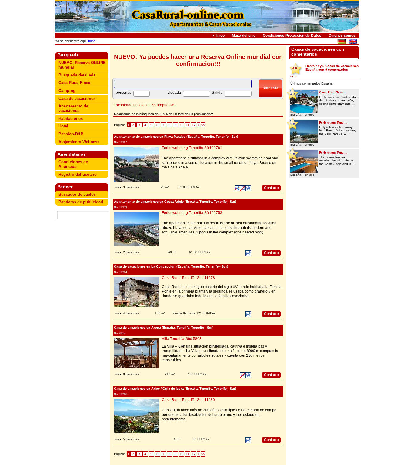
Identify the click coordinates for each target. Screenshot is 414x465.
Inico (220, 35)
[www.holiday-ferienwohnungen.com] (341, 42)
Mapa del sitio (243, 35)
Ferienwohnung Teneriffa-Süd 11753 (192, 213)
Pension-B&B (70, 134)
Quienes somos (342, 35)
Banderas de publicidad (80, 202)
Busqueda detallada (76, 75)
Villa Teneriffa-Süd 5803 (182, 339)
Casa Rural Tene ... (333, 92)
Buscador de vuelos (77, 194)
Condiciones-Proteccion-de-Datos (292, 35)
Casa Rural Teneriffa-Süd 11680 (188, 400)
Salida (217, 92)
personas (123, 92)
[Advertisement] (83, 305)
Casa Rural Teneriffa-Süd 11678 (188, 278)
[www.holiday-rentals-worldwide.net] (352, 42)
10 (181, 125)
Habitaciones (70, 118)
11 (187, 125)
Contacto (271, 188)
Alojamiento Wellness (78, 142)
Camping (66, 90)
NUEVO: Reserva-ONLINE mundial (82, 65)
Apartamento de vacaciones (73, 108)
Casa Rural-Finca (74, 82)
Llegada (174, 92)
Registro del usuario (77, 174)
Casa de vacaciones (76, 98)
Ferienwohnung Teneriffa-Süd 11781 (192, 148)
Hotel (63, 126)
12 (193, 125)
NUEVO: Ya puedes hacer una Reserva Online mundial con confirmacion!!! (198, 60)
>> (203, 125)
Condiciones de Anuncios (73, 164)
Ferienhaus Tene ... (333, 122)
